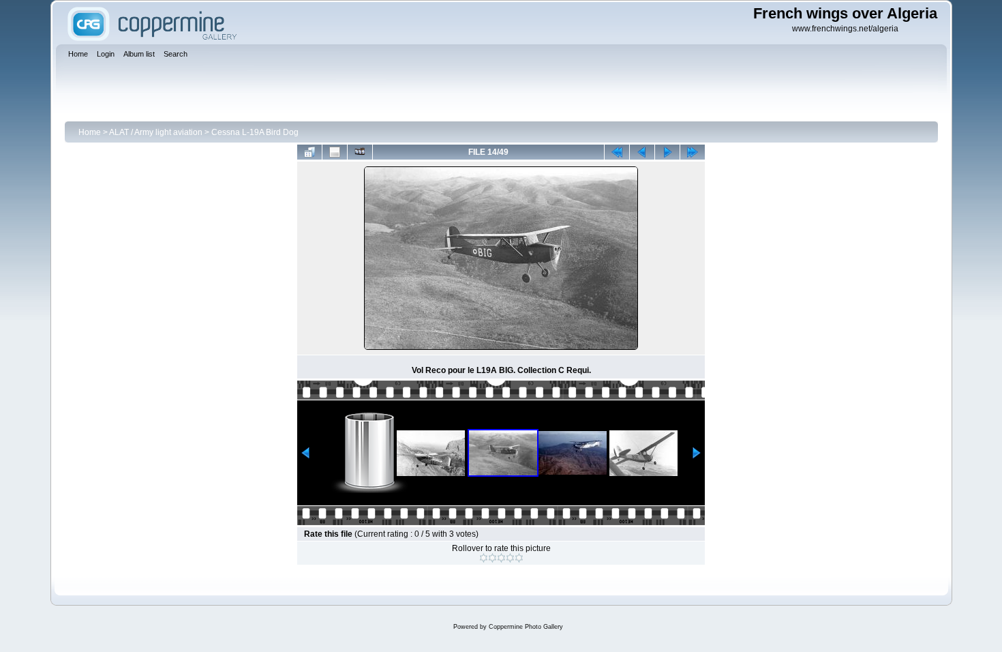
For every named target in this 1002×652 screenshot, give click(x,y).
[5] (519, 558)
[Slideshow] (360, 152)
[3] (501, 558)
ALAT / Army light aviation (155, 132)
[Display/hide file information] (334, 152)
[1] (483, 558)
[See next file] (667, 152)
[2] (492, 558)
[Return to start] (617, 152)
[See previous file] (642, 152)
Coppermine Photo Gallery (526, 626)
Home (89, 132)
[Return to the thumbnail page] (309, 152)
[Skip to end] (692, 152)
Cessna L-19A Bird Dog (255, 132)
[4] (510, 558)
